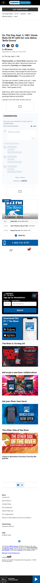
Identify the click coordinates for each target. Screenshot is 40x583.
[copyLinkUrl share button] (16, 45)
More (15, 16)
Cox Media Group (12, 546)
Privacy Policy (9, 549)
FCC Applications (7, 514)
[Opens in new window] (20, 356)
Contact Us (6, 497)
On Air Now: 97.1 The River (20, 215)
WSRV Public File (7, 511)
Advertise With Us (7, 16)
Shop (29, 14)
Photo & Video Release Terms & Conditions (16, 517)
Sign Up (20, 310)
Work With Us (6, 501)
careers (20, 550)
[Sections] (3, 2)
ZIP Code (6, 300)
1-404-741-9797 (20, 242)
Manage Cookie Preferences (11, 553)
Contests (23, 14)
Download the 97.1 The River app (11, 321)
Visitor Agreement (31, 547)
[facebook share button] (3, 45)
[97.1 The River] (20, 3)
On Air (16, 14)
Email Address (16, 300)
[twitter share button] (8, 45)
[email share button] (12, 45)
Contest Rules (6, 504)
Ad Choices (5, 550)
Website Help (6, 535)
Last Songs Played (7, 14)
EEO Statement (7, 507)
